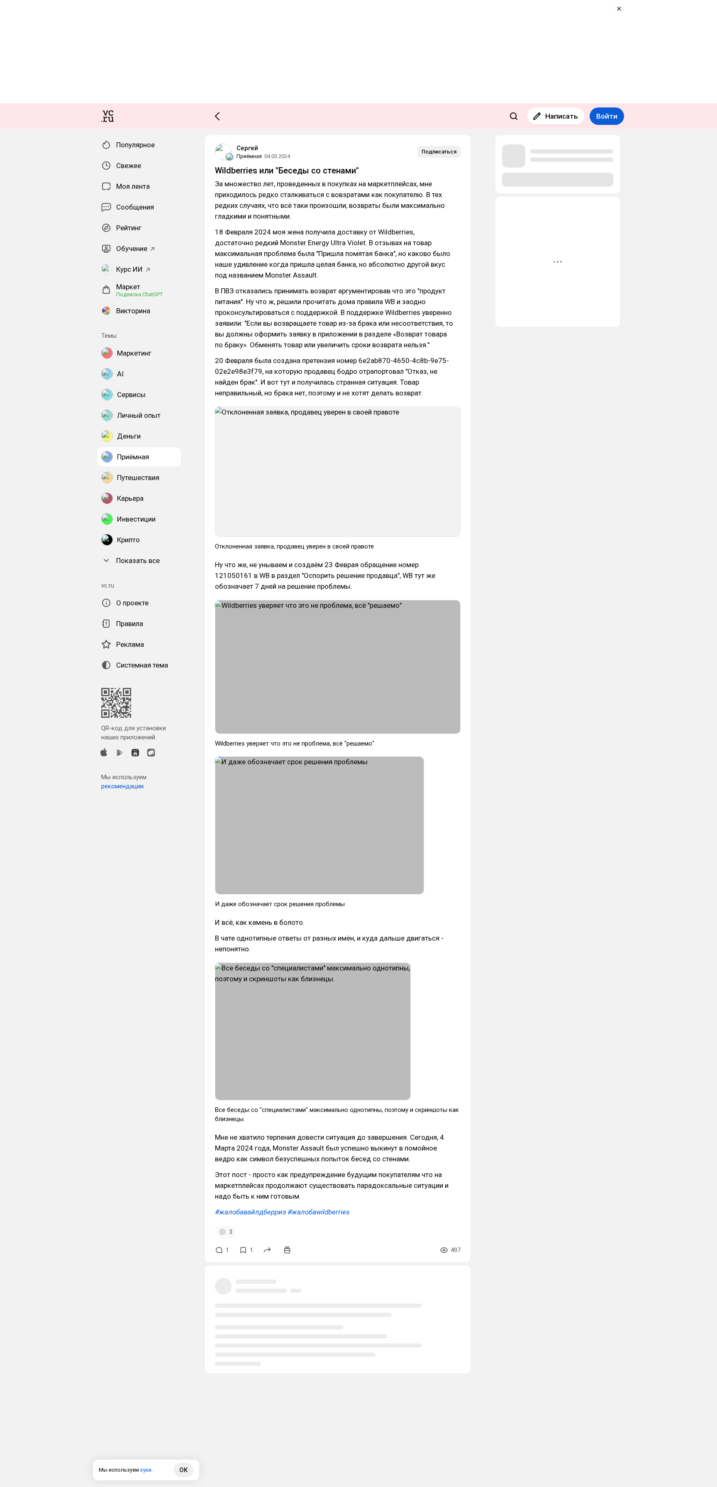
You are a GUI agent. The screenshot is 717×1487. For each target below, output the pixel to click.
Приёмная (249, 156)
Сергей (247, 148)
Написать (561, 116)
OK (183, 1470)
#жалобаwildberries (319, 1212)
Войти (606, 116)
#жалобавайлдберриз (250, 1212)
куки (145, 1470)
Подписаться (439, 152)
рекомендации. (123, 786)
